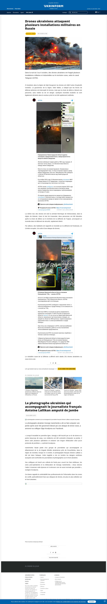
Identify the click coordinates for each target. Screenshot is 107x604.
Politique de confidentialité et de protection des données (71, 601)
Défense (42, 586)
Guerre (9, 12)
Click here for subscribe (66, 369)
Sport (22, 12)
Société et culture (44, 588)
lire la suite (53, 546)
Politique (42, 582)
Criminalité (42, 592)
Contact (64, 12)
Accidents (42, 594)
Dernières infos (29, 575)
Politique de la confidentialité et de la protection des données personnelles (60, 583)
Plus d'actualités (53, 557)
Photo (27, 581)
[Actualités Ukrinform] (53, 6)
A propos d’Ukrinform (60, 577)
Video (26, 583)
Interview (28, 579)
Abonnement (10, 8)
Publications (28, 577)
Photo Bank (17, 8)
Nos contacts (58, 579)
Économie (16, 12)
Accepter (91, 601)
